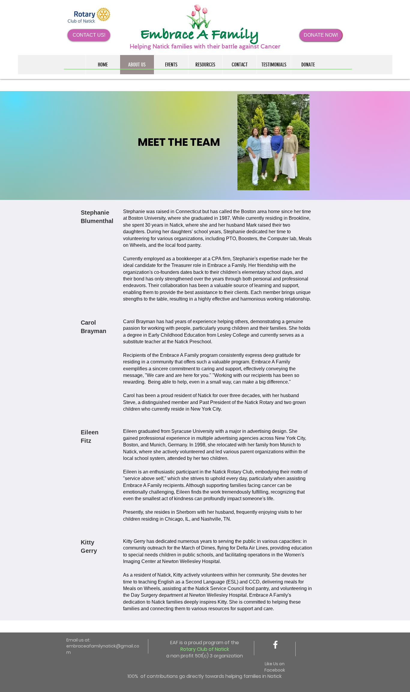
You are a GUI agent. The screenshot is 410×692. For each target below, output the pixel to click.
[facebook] (275, 644)
